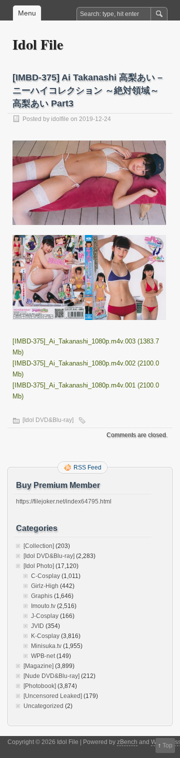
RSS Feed (88, 467)
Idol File (37, 44)
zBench (127, 742)
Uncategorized (44, 706)
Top (167, 745)
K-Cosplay (45, 636)
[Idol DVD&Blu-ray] (48, 420)
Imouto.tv (43, 606)
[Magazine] (39, 666)
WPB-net (43, 656)
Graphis (41, 596)
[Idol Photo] (39, 566)
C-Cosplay (45, 576)
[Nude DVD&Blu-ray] (52, 676)
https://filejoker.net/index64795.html (64, 501)
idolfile (60, 119)
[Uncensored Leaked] (53, 696)
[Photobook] (40, 686)
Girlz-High (44, 586)
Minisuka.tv (46, 646)
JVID (37, 626)
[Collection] (39, 546)
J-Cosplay (44, 616)
